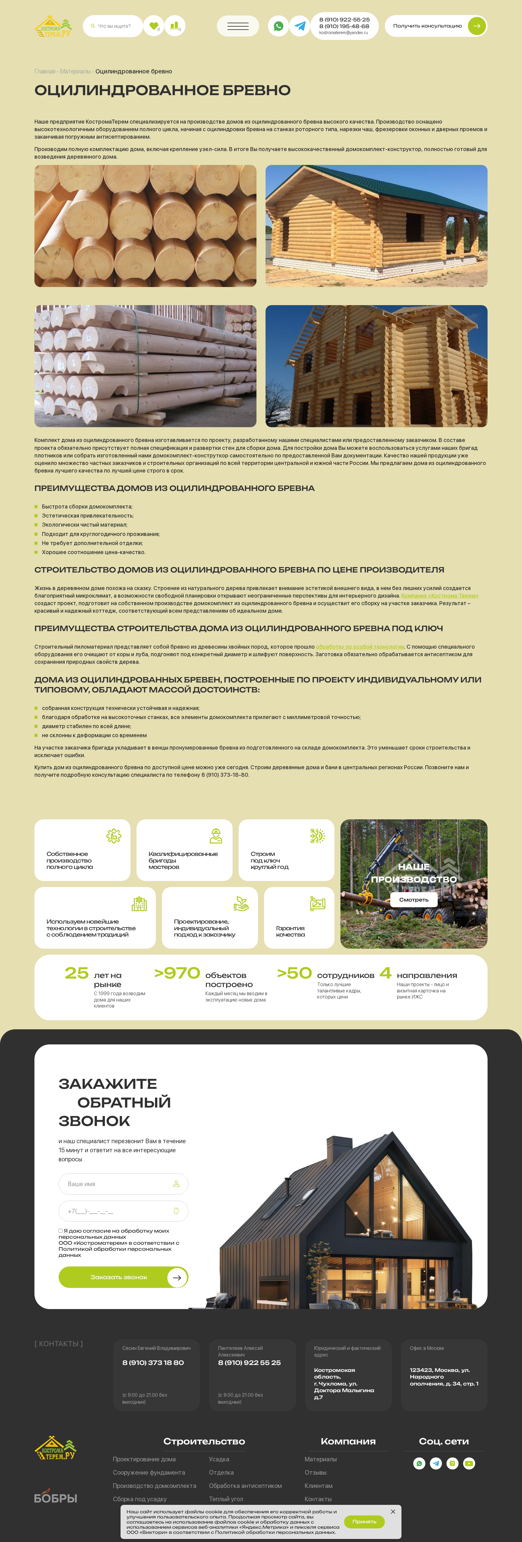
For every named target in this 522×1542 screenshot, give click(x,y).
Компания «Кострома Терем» (440, 595)
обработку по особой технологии (360, 647)
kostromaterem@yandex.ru (343, 32)
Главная (44, 71)
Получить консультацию (427, 26)
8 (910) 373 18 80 (153, 1362)
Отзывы (316, 1472)
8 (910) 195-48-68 (344, 26)
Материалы (75, 71)
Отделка (221, 1472)
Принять (364, 1521)
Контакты (318, 1499)
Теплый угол (226, 1499)
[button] (93, 26)
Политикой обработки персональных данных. (275, 1532)
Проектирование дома (144, 1459)
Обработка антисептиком (245, 1485)
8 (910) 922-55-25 (344, 20)
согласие (97, 1231)
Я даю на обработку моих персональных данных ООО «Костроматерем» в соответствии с (119, 1243)
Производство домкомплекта (154, 1485)
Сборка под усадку (140, 1499)
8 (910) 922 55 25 (249, 1362)
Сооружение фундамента (149, 1472)
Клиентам (319, 1485)
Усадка (219, 1459)
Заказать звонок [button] (119, 1277)
